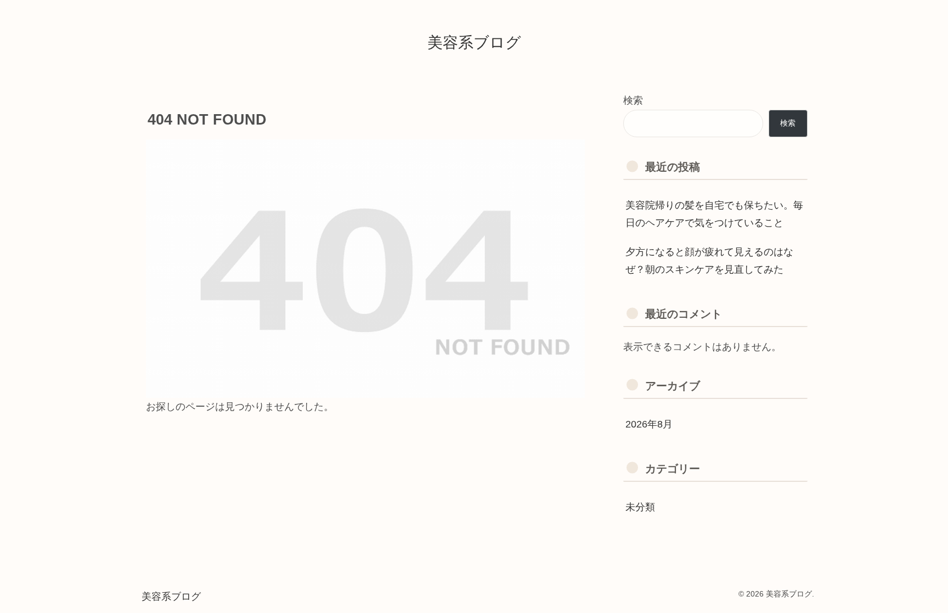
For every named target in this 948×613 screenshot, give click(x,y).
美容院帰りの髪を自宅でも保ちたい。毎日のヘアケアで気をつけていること (714, 214)
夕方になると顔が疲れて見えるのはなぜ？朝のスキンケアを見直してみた (709, 260)
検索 (633, 100)
